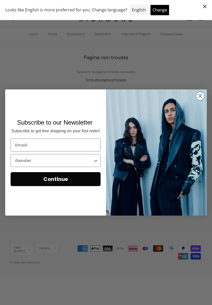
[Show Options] (95, 160)
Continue (55, 179)
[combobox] (54, 160)
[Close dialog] (200, 96)
